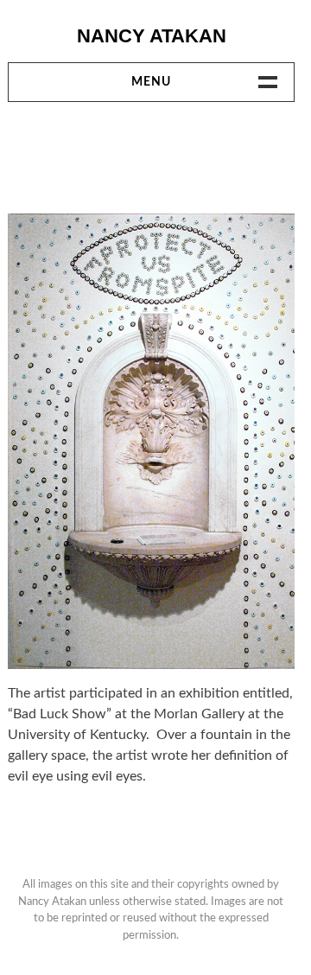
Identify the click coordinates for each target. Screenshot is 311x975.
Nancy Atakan (151, 36)
